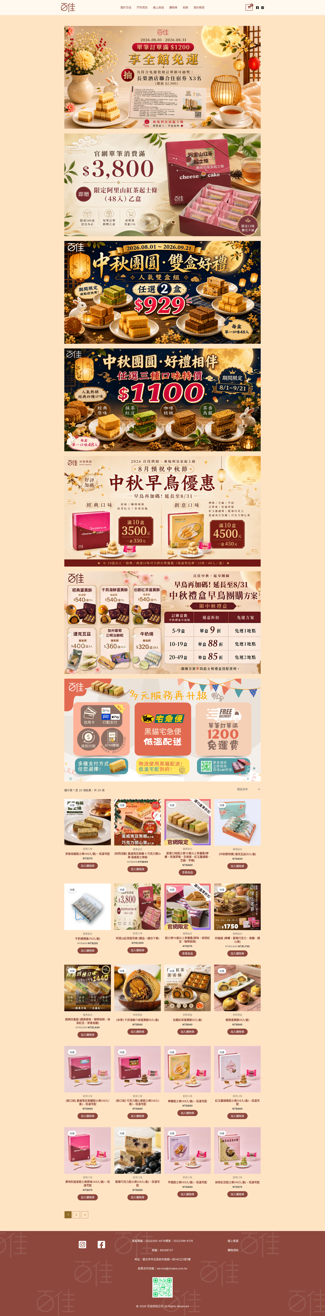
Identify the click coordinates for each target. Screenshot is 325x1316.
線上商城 (158, 7)
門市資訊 (142, 7)
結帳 (185, 7)
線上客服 (233, 1241)
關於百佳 (126, 7)
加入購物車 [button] (87, 865)
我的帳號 (199, 7)
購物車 (173, 7)
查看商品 (187, 872)
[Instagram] (262, 7)
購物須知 (233, 1250)
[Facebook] (257, 7)
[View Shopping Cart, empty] (249, 7)
